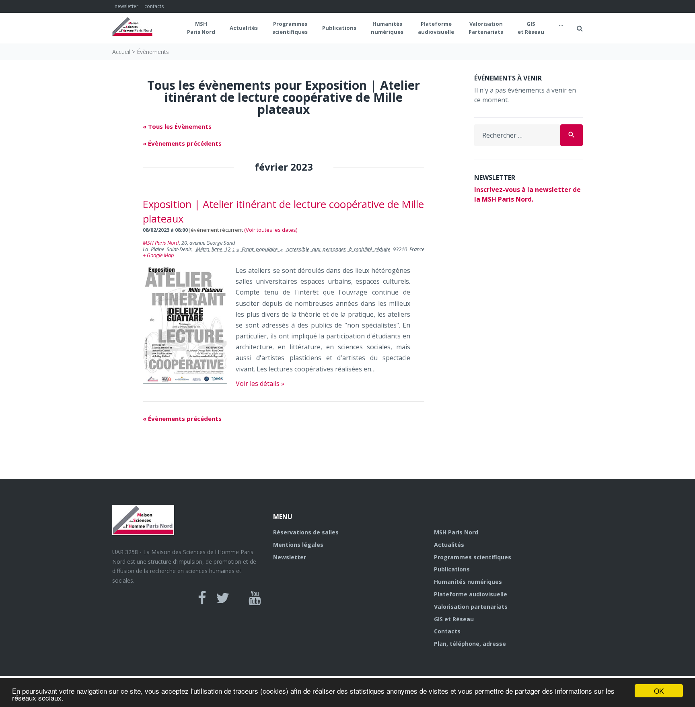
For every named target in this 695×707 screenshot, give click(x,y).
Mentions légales (298, 544)
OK (659, 691)
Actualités (244, 27)
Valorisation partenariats (471, 606)
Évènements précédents (182, 143)
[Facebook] (202, 598)
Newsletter (289, 557)
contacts (154, 6)
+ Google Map (158, 255)
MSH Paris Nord (201, 27)
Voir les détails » (260, 383)
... (561, 23)
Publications (339, 27)
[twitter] (222, 598)
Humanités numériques (387, 27)
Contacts (447, 631)
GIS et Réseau (531, 27)
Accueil (121, 52)
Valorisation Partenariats (486, 27)
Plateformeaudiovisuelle (436, 27)
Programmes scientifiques (290, 27)
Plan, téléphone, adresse (470, 643)
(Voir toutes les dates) (270, 229)
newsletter (126, 6)
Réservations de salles (306, 532)
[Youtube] (255, 598)
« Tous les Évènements (177, 126)
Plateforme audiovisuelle (470, 594)
